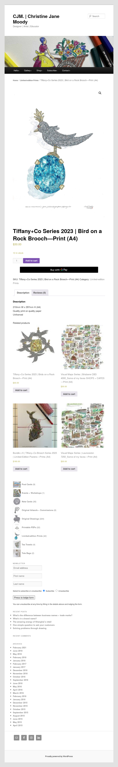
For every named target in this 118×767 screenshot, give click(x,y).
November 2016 (20, 673)
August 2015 (19, 715)
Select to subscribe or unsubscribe (27, 591)
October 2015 (19, 709)
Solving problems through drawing (29, 628)
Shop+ (39, 70)
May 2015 (17, 722)
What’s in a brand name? (25, 618)
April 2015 (17, 725)
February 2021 (19, 647)
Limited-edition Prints (29, 80)
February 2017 (19, 663)
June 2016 (17, 683)
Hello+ (16, 70)
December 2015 (20, 702)
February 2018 (19, 657)
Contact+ (66, 70)
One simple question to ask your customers (34, 624)
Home (15, 80)
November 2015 (20, 705)
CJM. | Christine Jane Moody (36, 19)
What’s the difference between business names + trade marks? (42, 615)
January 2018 (19, 660)
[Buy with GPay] (59, 270)
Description (23, 292)
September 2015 (20, 712)
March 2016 (18, 692)
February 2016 (19, 696)
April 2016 (17, 689)
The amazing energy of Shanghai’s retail (32, 621)
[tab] (23, 293)
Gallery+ (28, 70)
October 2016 (19, 676)
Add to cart (31, 260)
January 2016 (19, 699)
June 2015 (17, 718)
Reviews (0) (39, 292)
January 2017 (19, 667)
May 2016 (17, 686)
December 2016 (20, 670)
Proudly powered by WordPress (59, 756)
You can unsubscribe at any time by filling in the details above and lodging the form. (47, 604)
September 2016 (20, 679)
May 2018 (17, 653)
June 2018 (17, 650)
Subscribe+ (52, 70)
